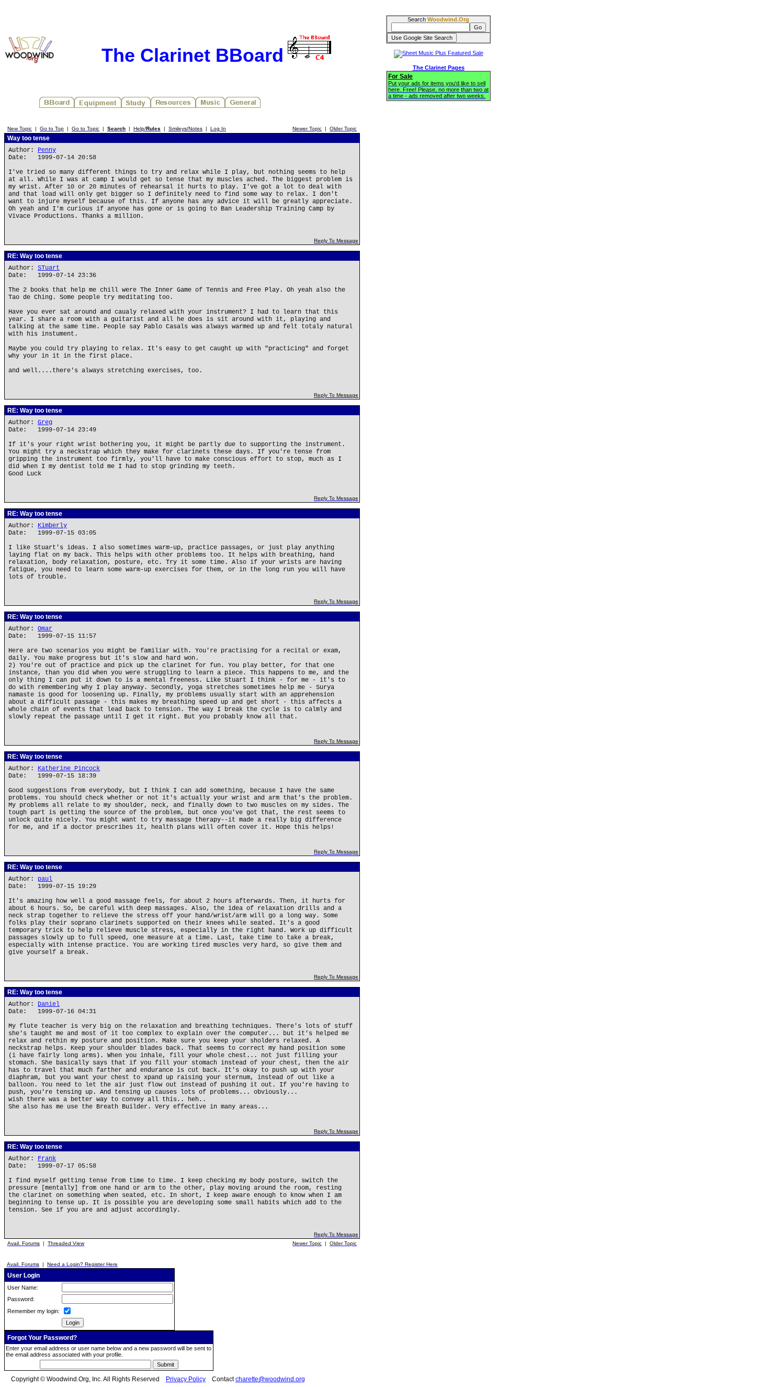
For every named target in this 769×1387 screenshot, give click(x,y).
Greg (45, 422)
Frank (47, 1158)
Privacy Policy (186, 1379)
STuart (49, 268)
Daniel (49, 1004)
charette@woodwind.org (270, 1379)
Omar (45, 629)
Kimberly (52, 525)
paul (45, 879)
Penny (47, 150)
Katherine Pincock (69, 768)
